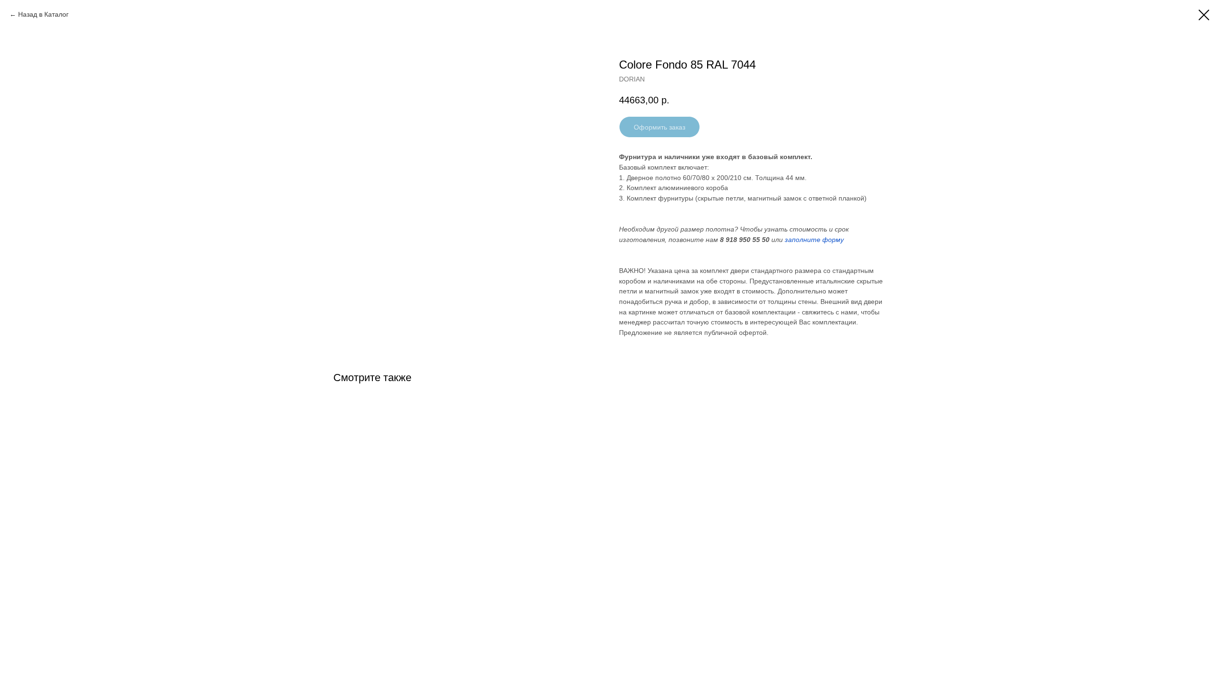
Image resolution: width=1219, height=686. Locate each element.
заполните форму (814, 239)
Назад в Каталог (43, 14)
